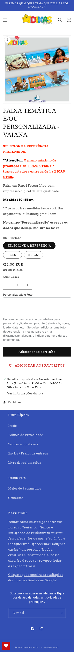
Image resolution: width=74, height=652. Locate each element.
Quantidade (11, 276)
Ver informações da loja (25, 393)
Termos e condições (23, 444)
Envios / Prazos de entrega (28, 453)
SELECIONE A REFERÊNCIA (29, 245)
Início (12, 425)
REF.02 (33, 255)
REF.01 (12, 255)
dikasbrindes (29, 647)
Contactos (15, 498)
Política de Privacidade (25, 435)
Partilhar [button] (15, 402)
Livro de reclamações (24, 462)
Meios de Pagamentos (24, 488)
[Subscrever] (61, 613)
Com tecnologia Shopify (47, 647)
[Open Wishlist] (6, 646)
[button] (5, 19)
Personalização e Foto (17, 294)
